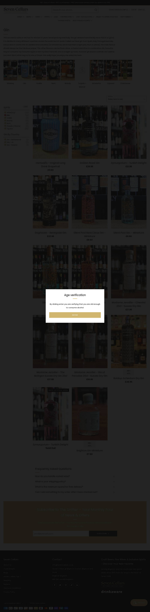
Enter (75, 315)
